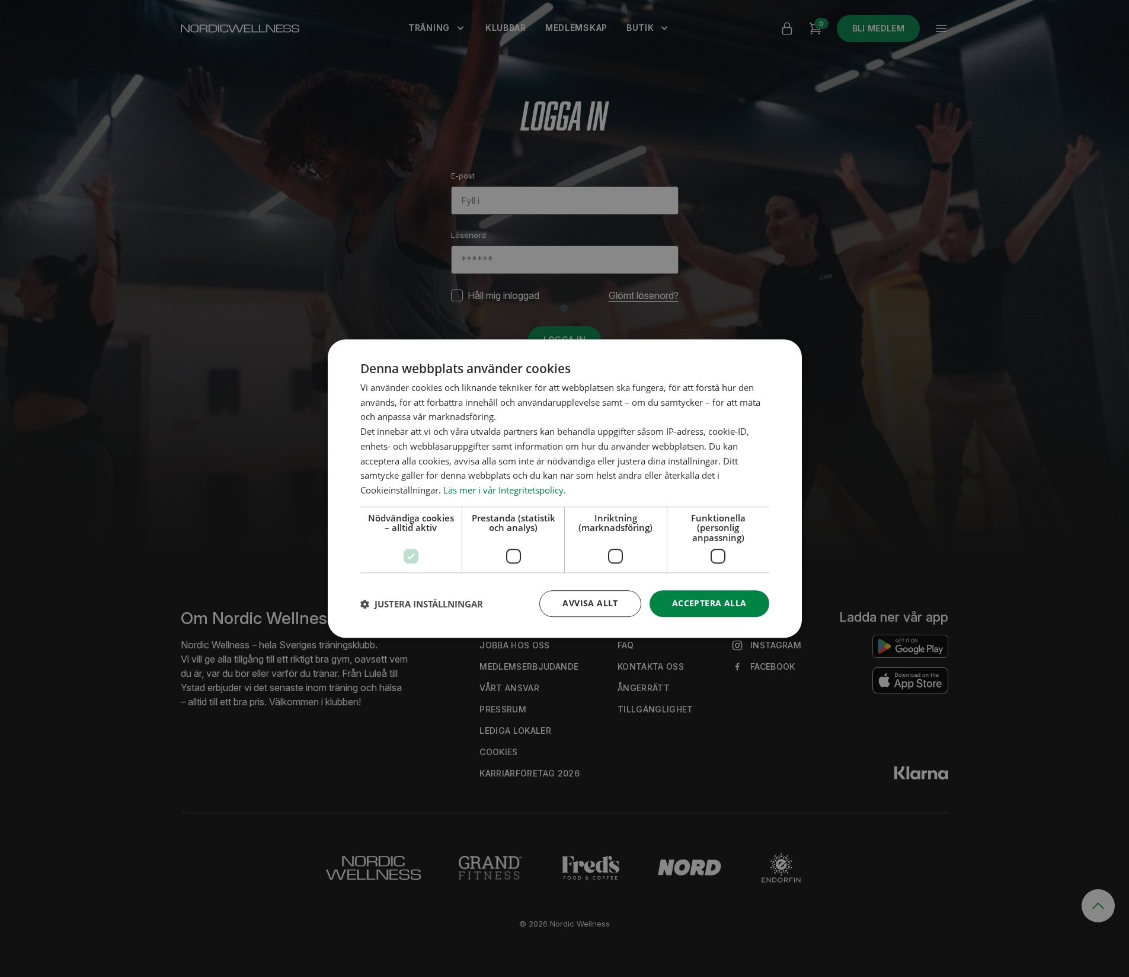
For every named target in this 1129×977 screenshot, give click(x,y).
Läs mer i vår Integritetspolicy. (504, 490)
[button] (421, 603)
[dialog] (565, 488)
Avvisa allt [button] (590, 603)
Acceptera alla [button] (709, 603)
